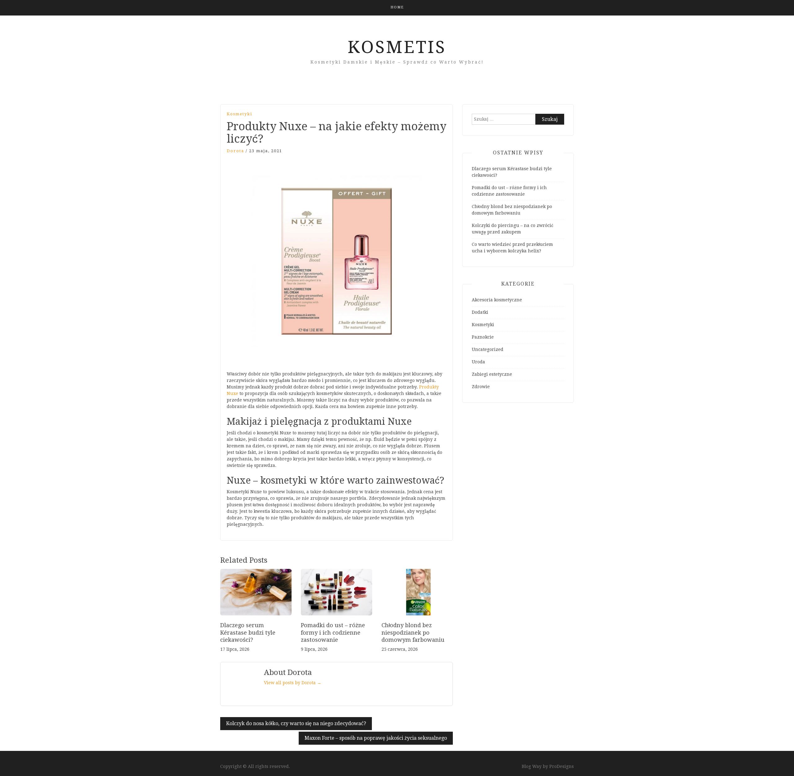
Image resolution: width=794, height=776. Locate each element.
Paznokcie (483, 337)
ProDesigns (561, 766)
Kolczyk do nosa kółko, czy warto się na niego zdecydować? (296, 723)
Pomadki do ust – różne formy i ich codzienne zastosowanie (333, 632)
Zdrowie (481, 386)
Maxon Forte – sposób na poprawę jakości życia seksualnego (376, 738)
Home (397, 7)
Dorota (235, 151)
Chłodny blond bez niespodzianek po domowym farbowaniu (412, 632)
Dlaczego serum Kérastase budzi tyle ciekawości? (247, 632)
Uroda (478, 361)
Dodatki (480, 312)
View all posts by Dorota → (292, 682)
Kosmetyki (239, 114)
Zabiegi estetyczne (492, 374)
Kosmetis (397, 47)
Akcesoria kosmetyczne (497, 299)
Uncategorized (487, 349)
